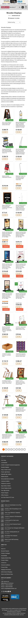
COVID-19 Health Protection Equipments (10, 465)
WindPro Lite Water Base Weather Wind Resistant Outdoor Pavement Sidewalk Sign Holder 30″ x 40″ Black (7, 296)
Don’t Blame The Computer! (11, 535)
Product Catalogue (5, 553)
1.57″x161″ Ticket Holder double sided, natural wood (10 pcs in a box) (21, 328)
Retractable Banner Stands (7, 479)
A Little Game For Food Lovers (12, 520)
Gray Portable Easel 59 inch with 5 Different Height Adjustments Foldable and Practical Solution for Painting (20, 152)
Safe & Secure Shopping (6, 572)
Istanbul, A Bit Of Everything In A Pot (13, 508)
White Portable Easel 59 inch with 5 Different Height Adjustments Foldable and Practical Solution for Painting (20, 208)
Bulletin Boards (4, 476)
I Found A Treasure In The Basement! (13, 516)
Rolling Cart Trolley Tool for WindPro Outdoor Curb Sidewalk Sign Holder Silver (20, 178)
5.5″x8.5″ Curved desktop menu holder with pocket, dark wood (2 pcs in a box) (20, 382)
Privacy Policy (4, 567)
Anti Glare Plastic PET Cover (7, 497)
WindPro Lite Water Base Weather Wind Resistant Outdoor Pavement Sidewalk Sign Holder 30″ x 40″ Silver (21, 296)
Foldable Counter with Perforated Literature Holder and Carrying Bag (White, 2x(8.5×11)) (21, 436)
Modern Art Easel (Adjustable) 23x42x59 (6, 177)
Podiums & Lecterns (5, 483)
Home (9, 15)
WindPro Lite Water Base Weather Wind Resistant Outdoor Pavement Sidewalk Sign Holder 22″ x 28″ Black (7, 235)
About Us (3, 548)
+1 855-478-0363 (21, 3)
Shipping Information (6, 569)
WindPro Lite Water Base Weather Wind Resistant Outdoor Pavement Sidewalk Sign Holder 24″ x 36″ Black (7, 266)
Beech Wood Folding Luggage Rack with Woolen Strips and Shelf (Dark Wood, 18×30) (20, 409)
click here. (22, 614)
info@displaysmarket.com (10, 588)
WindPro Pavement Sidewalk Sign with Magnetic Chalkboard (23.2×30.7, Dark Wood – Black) (6, 329)
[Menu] (19, 7)
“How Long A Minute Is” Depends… (13, 512)
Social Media (4, 555)
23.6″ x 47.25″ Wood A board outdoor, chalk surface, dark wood (6, 123)
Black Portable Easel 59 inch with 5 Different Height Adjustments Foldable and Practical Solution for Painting (20, 125)
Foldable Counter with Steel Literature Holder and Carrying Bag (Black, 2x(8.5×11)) (7, 151)
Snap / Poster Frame (6, 469)
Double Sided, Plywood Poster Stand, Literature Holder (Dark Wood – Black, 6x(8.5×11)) (7, 436)
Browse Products (5, 551)
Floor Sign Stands (5, 490)
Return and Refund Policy (7, 574)
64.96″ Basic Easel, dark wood (7, 408)
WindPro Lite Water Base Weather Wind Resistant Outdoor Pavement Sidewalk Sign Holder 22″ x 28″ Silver (21, 235)
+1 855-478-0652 (11, 3)
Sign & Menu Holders (6, 485)
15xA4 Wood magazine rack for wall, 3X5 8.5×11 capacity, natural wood (21, 355)
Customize (6, 246)
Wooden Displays (5, 467)
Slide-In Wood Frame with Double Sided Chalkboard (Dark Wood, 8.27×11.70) (7, 207)
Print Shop (3, 460)
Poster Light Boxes (5, 472)
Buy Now (5, 244)
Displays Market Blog (6, 558)
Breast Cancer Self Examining (11, 539)
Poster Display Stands (6, 488)
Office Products (4, 495)
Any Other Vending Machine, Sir (12, 531)
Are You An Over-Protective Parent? (13, 524)
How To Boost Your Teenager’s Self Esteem (14, 528)
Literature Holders (5, 481)
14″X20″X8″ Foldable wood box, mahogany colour (6, 355)
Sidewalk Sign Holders (6, 474)
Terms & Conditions (5, 565)
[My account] (23, 7)
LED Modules (4, 462)
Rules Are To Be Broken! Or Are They (13, 505)
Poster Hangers (4, 492)
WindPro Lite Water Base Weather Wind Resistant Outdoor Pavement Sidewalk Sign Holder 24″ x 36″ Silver (21, 266)
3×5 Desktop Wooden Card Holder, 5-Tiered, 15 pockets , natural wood (7, 382)
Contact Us (3, 562)
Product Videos (4, 560)
